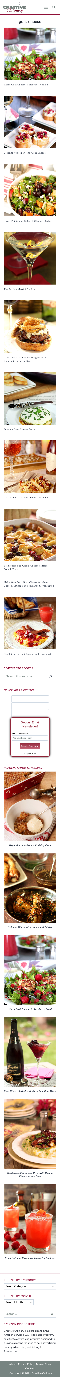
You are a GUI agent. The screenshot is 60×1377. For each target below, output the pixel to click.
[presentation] (30, 54)
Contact (30, 1368)
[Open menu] (46, 7)
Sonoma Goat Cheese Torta (19, 429)
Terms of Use (43, 1364)
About (12, 1364)
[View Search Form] (54, 7)
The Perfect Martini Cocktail (20, 289)
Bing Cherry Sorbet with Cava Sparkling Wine (30, 1091)
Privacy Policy (26, 1364)
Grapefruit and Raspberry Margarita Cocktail (30, 1258)
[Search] (50, 676)
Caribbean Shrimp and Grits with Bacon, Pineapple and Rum (30, 1175)
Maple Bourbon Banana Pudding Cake (30, 845)
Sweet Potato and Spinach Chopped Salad (28, 221)
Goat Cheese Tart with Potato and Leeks (27, 497)
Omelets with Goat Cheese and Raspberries (28, 654)
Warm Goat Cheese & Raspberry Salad (26, 84)
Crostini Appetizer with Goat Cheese (25, 152)
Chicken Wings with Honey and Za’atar (30, 927)
